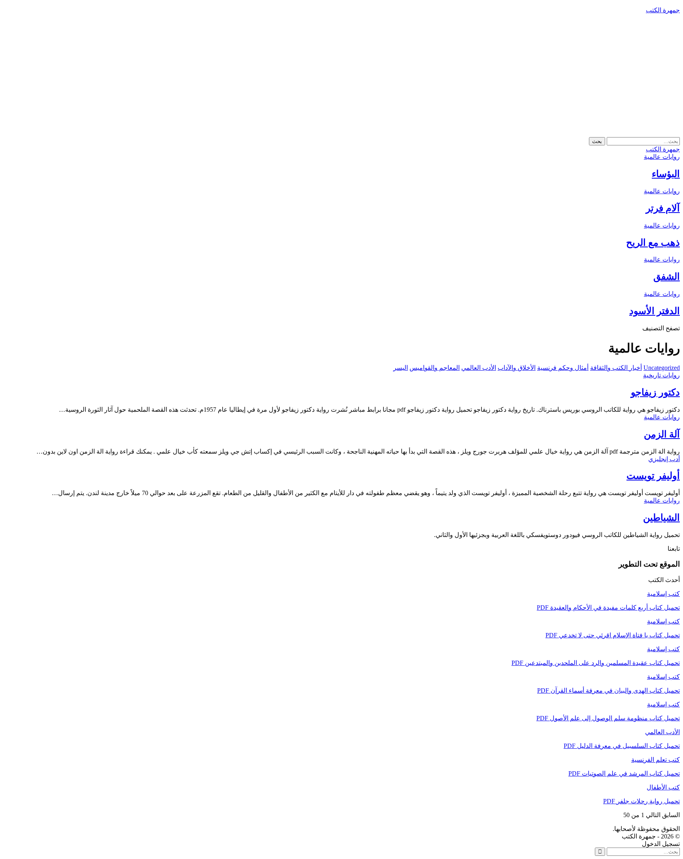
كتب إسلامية (663, 593)
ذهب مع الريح (653, 242)
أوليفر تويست (653, 476)
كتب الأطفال (663, 787)
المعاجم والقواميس (434, 367)
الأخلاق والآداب (517, 367)
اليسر (400, 367)
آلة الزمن (662, 434)
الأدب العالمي (478, 367)
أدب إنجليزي (664, 459)
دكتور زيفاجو (655, 392)
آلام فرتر (663, 208)
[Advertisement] (341, 75)
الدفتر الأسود (654, 311)
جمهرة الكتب (663, 10)
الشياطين (661, 517)
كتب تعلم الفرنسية (655, 759)
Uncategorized (661, 367)
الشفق (666, 276)
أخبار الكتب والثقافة (616, 367)
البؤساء (666, 174)
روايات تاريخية (661, 375)
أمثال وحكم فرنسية (563, 367)
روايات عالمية (662, 156)
